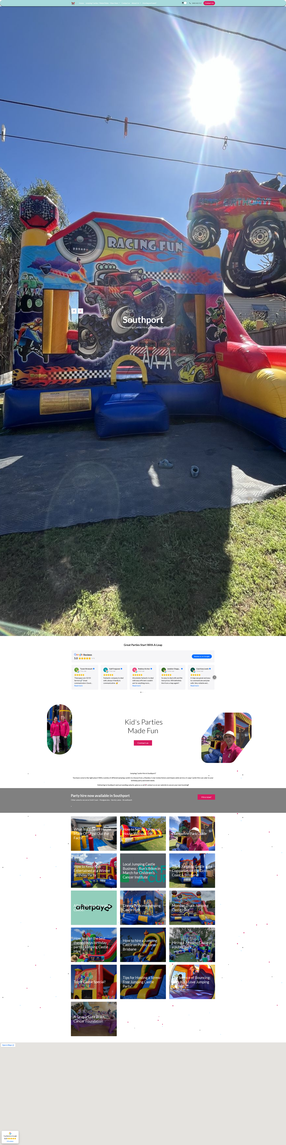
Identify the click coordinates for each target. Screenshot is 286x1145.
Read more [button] (78, 686)
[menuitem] (81, 3)
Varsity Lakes (116, 800)
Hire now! (206, 797)
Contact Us (209, 3)
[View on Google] (76, 670)
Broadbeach (127, 800)
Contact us (143, 743)
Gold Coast (93, 800)
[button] (71, 677)
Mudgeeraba (105, 800)
